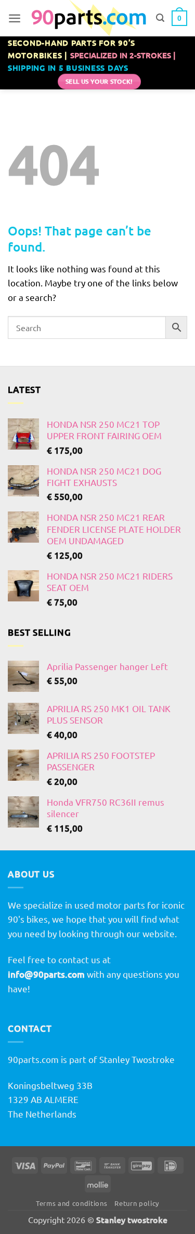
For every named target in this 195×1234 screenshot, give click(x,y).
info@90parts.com (46, 974)
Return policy (136, 1203)
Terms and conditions (71, 1203)
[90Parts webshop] (88, 18)
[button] (14, 18)
